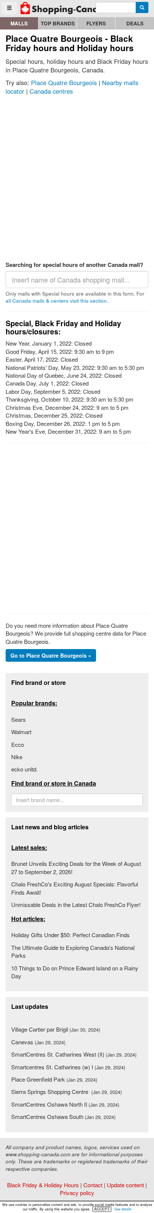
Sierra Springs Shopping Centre (66, 1091)
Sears (18, 719)
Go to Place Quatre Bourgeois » (50, 655)
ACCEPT (102, 1209)
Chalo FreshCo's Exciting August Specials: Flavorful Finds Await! (74, 888)
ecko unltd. (24, 769)
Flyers (96, 23)
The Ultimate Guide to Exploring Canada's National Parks (73, 951)
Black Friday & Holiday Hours (43, 1185)
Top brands (58, 23)
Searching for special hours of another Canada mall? (74, 265)
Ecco (17, 744)
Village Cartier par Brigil (55, 1029)
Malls (19, 23)
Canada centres (51, 91)
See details (123, 1209)
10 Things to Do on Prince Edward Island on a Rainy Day (74, 972)
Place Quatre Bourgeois (64, 82)
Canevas (38, 1042)
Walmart (21, 732)
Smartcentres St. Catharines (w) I (68, 1067)
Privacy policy (77, 1193)
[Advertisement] (77, 176)
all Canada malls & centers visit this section (56, 300)
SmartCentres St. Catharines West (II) (73, 1054)
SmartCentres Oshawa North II (65, 1104)
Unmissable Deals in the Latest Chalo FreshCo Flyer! (76, 904)
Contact (92, 1185)
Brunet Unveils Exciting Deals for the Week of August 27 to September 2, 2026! (76, 867)
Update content (125, 1185)
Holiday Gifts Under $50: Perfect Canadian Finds (70, 935)
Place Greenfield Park (54, 1079)
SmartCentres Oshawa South (63, 1116)
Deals (135, 23)
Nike (16, 757)
